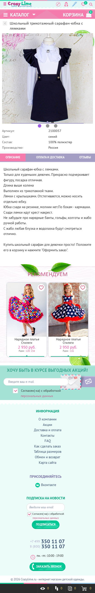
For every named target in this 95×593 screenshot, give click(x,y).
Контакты (47, 435)
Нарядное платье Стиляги (27, 341)
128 (28, 350)
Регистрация (74, 4)
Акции (47, 424)
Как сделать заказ (47, 446)
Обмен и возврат (47, 457)
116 (72, 350)
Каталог (19, 15)
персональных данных (37, 396)
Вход (66, 4)
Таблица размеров (47, 451)
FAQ (48, 441)
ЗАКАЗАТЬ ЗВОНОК (49, 566)
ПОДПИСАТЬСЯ (80, 381)
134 (33, 350)
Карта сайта (47, 462)
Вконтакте (48, 485)
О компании (47, 419)
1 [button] (39, 126)
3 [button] (55, 126)
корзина (77, 14)
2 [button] (47, 126)
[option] (47, 78)
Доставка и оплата (47, 430)
